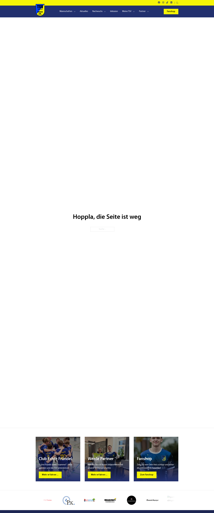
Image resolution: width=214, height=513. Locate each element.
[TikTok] (167, 2)
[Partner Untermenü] (148, 11)
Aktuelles (84, 11)
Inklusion (114, 11)
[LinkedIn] (171, 2)
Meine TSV (126, 11)
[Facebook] (159, 2)
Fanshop (171, 11)
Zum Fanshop (146, 475)
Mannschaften (66, 11)
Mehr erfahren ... (50, 475)
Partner (142, 11)
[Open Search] (177, 3)
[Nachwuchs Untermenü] (105, 11)
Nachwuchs (97, 11)
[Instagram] (163, 2)
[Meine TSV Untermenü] (134, 11)
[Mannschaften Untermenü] (74, 11)
